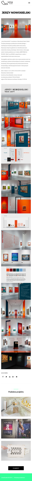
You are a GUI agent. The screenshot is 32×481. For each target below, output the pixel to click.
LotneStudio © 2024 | (7, 477)
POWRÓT (16, 468)
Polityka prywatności (19, 477)
